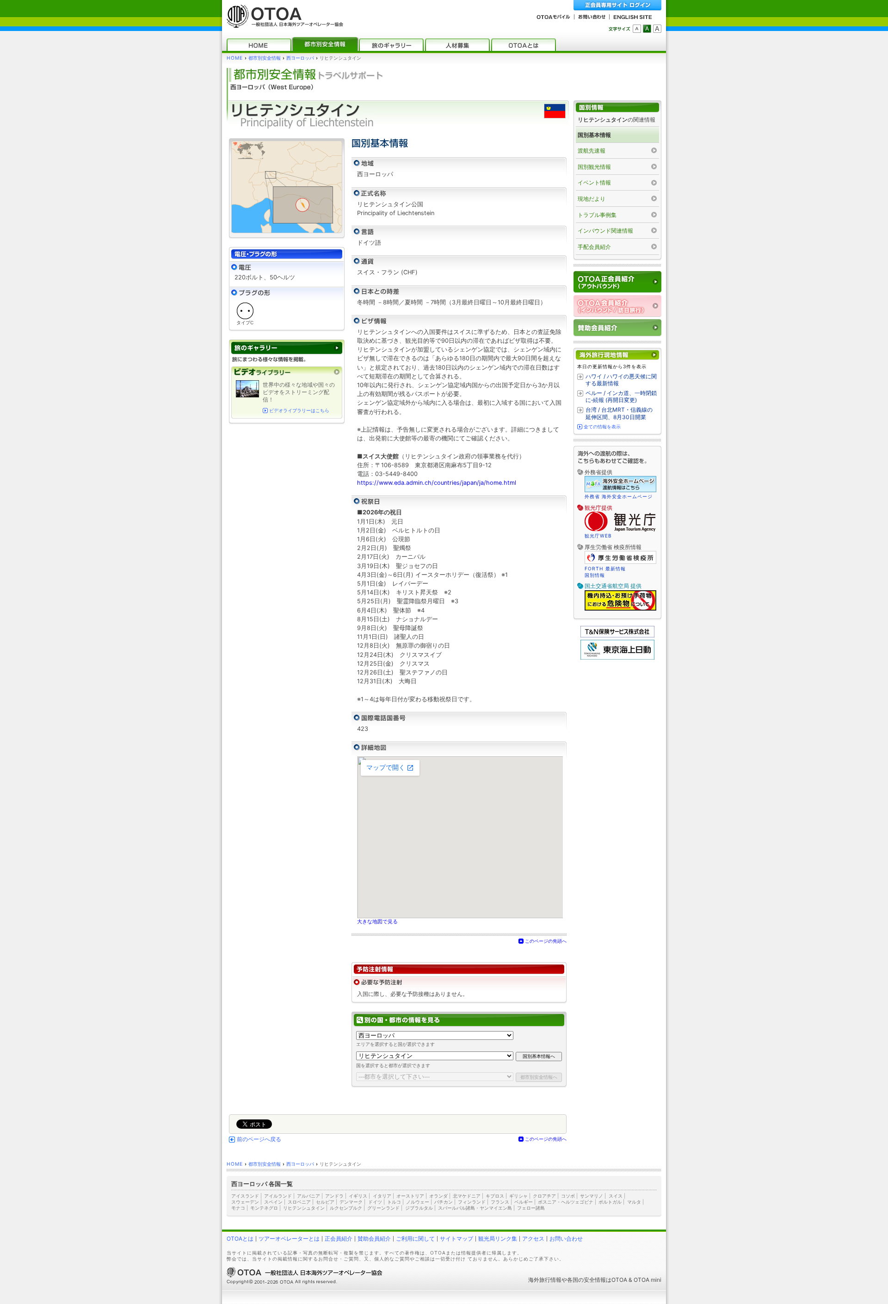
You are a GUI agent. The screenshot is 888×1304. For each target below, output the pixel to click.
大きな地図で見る (377, 921)
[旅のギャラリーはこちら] (286, 348)
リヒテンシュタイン (304, 1208)
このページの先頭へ (546, 941)
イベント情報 (594, 182)
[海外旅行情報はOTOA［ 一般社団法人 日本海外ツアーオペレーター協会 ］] (282, 23)
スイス (616, 1196)
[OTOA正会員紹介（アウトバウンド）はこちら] (617, 282)
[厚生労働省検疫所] (620, 562)
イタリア (382, 1196)
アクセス (533, 1238)
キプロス (495, 1196)
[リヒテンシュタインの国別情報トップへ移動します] (617, 107)
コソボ (568, 1196)
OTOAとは (240, 1238)
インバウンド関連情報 (605, 230)
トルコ (394, 1202)
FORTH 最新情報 (605, 568)
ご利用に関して (415, 1238)
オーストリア (410, 1196)
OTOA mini (647, 1279)
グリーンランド (383, 1208)
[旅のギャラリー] (391, 44)
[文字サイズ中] (647, 29)
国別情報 (595, 575)
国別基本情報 (594, 134)
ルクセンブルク (346, 1208)
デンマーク (351, 1202)
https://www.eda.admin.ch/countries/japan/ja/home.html (436, 482)
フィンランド (472, 1202)
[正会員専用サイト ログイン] (617, 5)
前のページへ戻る (259, 1139)
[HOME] (259, 44)
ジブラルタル (419, 1208)
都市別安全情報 (264, 58)
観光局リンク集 (497, 1238)
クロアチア (544, 1196)
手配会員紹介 (594, 246)
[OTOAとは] (523, 44)
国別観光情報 (594, 166)
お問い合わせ (566, 1238)
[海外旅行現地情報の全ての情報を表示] (617, 355)
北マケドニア (467, 1196)
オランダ (438, 1196)
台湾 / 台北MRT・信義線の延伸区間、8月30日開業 (619, 413)
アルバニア (308, 1196)
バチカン (443, 1202)
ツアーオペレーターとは (289, 1238)
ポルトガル (610, 1202)
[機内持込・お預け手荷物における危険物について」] (620, 609)
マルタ (634, 1202)
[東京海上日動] (617, 657)
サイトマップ (456, 1238)
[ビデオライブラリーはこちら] (286, 372)
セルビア (325, 1202)
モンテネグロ (264, 1208)
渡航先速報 (591, 150)
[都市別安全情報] (325, 44)
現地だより (591, 198)
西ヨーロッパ (300, 58)
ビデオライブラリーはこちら (299, 411)
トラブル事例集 (597, 214)
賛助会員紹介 (374, 1238)
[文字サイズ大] (657, 29)
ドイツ (375, 1202)
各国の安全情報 (586, 1279)
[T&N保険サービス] (617, 635)
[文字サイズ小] (637, 29)
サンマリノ (591, 1196)
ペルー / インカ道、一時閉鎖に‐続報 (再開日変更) (621, 396)
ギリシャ (518, 1196)
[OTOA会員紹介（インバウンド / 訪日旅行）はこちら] (617, 306)
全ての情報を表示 (602, 426)
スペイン (273, 1202)
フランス (500, 1202)
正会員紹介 (338, 1238)
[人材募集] (457, 44)
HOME (235, 58)
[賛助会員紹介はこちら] (617, 327)
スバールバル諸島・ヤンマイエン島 (475, 1208)
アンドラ (334, 1196)
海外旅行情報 (544, 1279)
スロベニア (299, 1202)
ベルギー (523, 1202)
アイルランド (278, 1196)
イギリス (358, 1196)
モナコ (238, 1208)
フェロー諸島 (531, 1208)
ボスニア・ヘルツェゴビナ (565, 1202)
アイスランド (245, 1196)
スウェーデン (245, 1202)
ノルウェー (417, 1202)
